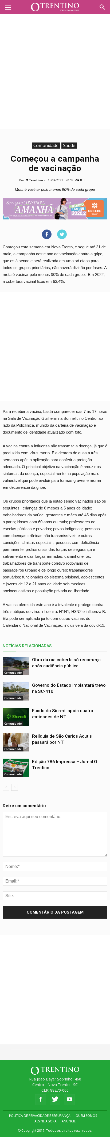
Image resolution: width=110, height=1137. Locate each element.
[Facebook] (40, 1099)
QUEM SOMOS (86, 1115)
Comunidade (45, 145)
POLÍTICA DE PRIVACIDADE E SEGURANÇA (39, 1115)
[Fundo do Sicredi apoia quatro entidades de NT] (16, 717)
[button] (102, 7)
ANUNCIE (69, 1121)
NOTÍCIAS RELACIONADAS (27, 645)
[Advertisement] (55, 71)
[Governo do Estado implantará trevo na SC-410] (16, 691)
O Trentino (34, 180)
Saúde (69, 145)
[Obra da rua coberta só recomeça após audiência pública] (16, 666)
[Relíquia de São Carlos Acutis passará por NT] (16, 742)
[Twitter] (55, 1099)
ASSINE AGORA (45, 1121)
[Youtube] (69, 1099)
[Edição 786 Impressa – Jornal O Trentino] (16, 768)
